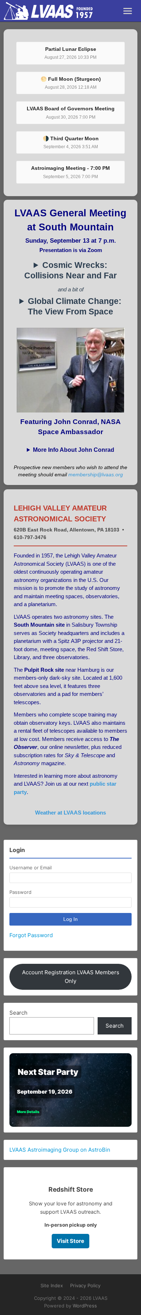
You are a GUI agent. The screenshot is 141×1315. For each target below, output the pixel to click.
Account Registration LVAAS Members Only (70, 976)
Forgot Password (31, 935)
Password (20, 892)
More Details (28, 1111)
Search (18, 1012)
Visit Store (70, 1240)
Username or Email (30, 867)
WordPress (85, 1306)
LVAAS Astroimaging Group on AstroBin (59, 1149)
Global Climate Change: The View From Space (74, 306)
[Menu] (127, 11)
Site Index (51, 1285)
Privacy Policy (85, 1285)
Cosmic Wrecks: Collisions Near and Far (70, 270)
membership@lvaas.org (95, 474)
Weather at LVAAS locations (70, 812)
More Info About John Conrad (73, 450)
